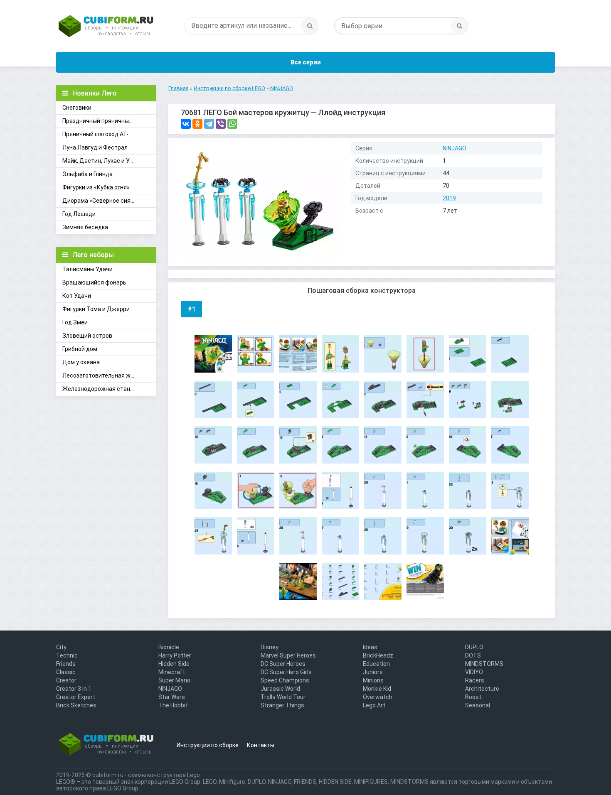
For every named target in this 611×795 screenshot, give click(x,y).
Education (376, 663)
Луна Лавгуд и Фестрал (95, 147)
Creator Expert (75, 697)
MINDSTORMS (484, 663)
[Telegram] (209, 124)
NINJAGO (454, 148)
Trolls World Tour (283, 697)
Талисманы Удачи (87, 269)
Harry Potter (174, 655)
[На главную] (106, 27)
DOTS (473, 655)
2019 (449, 198)
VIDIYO (474, 672)
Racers (474, 680)
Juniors (373, 672)
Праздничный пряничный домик (106, 121)
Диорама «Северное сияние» (102, 200)
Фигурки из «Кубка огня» (96, 187)
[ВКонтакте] (186, 124)
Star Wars (171, 697)
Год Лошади (79, 214)
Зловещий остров (87, 335)
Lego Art (374, 705)
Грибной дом (79, 349)
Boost (473, 697)
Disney (269, 647)
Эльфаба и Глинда (87, 174)
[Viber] (221, 124)
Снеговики (76, 107)
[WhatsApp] (232, 124)
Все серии (306, 62)
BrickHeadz (378, 655)
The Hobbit (173, 705)
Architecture (482, 688)
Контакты (260, 745)
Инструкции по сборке (208, 745)
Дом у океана (81, 362)
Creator (66, 680)
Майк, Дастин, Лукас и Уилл (100, 160)
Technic (67, 655)
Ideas (370, 647)
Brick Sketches (76, 705)
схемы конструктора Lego (164, 775)
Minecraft (171, 672)
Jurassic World (280, 688)
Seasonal (477, 705)
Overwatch (377, 697)
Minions (373, 680)
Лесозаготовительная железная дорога (109, 375)
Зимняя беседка (85, 227)
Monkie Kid (377, 688)
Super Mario (174, 680)
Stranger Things (282, 705)
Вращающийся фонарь (94, 282)
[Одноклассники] (197, 124)
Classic (66, 672)
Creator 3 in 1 (73, 688)
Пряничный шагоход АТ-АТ (99, 134)
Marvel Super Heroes (288, 655)
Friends (66, 663)
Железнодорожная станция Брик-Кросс (109, 388)
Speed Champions (285, 680)
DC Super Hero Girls (286, 672)
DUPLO (474, 647)
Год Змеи (75, 322)
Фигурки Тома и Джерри (96, 309)
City (61, 647)
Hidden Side (174, 663)
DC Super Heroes (283, 663)
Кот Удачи (76, 295)
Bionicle (168, 647)
